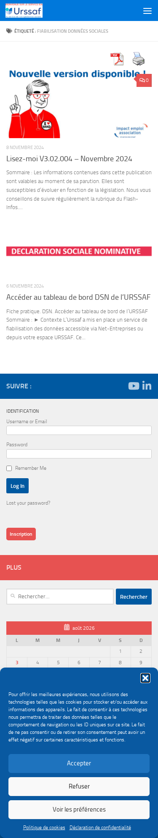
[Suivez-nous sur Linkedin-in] (147, 386)
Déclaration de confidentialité (100, 827)
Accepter (79, 763)
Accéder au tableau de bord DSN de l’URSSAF (78, 297)
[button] (145, 678)
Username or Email (26, 421)
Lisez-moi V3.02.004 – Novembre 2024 (69, 158)
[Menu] (147, 10)
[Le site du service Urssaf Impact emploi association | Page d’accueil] (30, 10)
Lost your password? (28, 503)
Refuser (79, 786)
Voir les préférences (79, 809)
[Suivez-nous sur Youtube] (133, 386)
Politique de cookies (44, 827)
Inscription (21, 534)
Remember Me (30, 468)
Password (16, 445)
